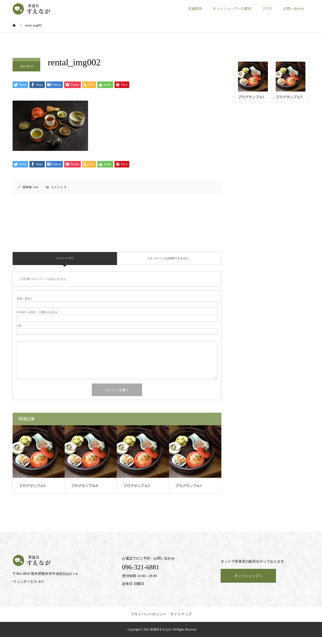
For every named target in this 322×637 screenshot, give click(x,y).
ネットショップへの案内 (232, 9)
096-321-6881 (140, 567)
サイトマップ (180, 614)
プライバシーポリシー (148, 614)
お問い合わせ (293, 9)
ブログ (267, 9)
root (35, 187)
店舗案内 (195, 9)
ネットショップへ (248, 576)
